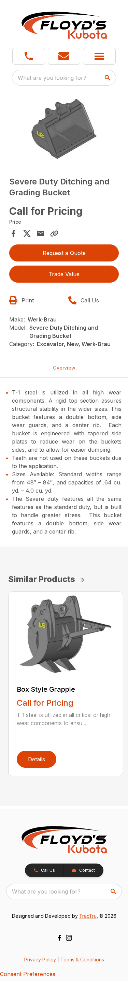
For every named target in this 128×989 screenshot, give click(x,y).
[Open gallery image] (64, 129)
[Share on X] (27, 233)
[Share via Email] (41, 233)
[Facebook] (59, 938)
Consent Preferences (27, 974)
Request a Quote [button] (64, 253)
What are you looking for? (52, 77)
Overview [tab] (64, 368)
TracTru (88, 916)
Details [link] (36, 759)
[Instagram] (69, 938)
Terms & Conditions (82, 959)
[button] (28, 56)
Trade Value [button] (64, 274)
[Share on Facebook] (13, 233)
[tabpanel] (64, 130)
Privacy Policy (40, 959)
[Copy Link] (54, 233)
